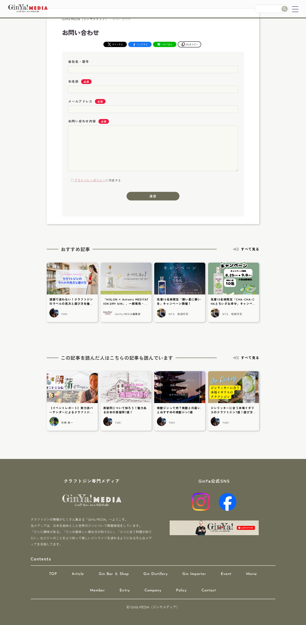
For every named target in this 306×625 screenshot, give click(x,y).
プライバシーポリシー (90, 180)
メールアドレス (80, 101)
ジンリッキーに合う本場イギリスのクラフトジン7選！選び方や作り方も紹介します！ (233, 412)
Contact (209, 590)
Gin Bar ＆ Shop (114, 574)
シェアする (142, 44)
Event (226, 574)
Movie (251, 574)
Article (78, 574)
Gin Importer (194, 574)
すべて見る (250, 249)
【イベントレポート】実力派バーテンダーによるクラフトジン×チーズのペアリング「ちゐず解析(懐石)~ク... (71, 414)
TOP (53, 574)
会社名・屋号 (78, 61)
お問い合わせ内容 (82, 121)
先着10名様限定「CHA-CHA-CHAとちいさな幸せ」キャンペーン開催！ (233, 303)
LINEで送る (167, 44)
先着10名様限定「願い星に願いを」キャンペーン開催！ (179, 301)
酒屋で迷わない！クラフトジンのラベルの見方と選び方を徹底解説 (71, 303)
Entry (125, 590)
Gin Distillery (155, 574)
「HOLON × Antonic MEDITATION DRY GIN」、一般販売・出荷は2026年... (126, 303)
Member (97, 590)
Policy (181, 590)
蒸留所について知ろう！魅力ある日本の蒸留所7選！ (125, 410)
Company (152, 590)
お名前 (73, 81)
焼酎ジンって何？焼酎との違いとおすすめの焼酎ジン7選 (178, 410)
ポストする (117, 44)
